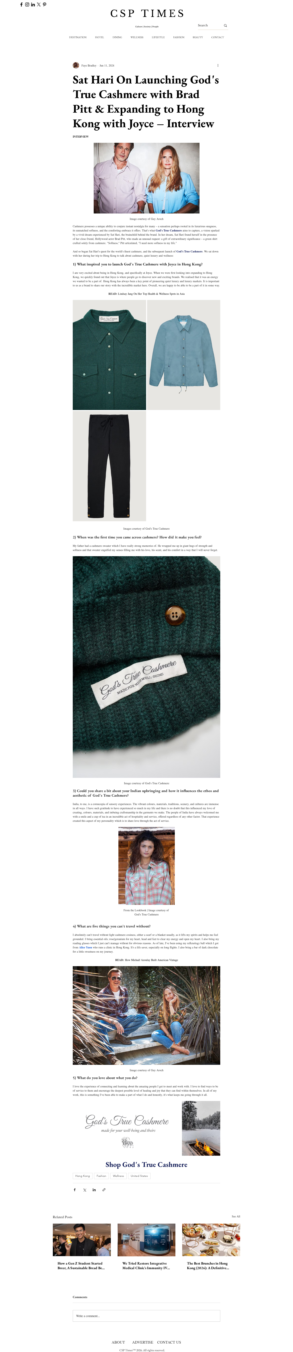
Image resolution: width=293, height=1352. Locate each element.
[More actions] (217, 65)
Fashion (101, 1176)
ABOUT (118, 1342)
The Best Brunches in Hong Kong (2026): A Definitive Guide (207, 1265)
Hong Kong (82, 1176)
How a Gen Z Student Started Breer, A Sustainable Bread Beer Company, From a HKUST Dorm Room (81, 1265)
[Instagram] (27, 4)
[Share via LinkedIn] (94, 1190)
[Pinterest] (44, 4)
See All (236, 1216)
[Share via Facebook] (75, 1190)
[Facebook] (21, 4)
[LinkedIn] (33, 4)
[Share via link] (104, 1190)
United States (139, 1176)
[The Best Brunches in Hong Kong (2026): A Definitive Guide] (211, 1240)
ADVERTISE (142, 1342)
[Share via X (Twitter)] (84, 1190)
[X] (38, 4)
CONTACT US (169, 1342)
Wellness (118, 1176)
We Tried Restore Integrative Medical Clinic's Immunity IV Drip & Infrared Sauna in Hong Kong (145, 1265)
